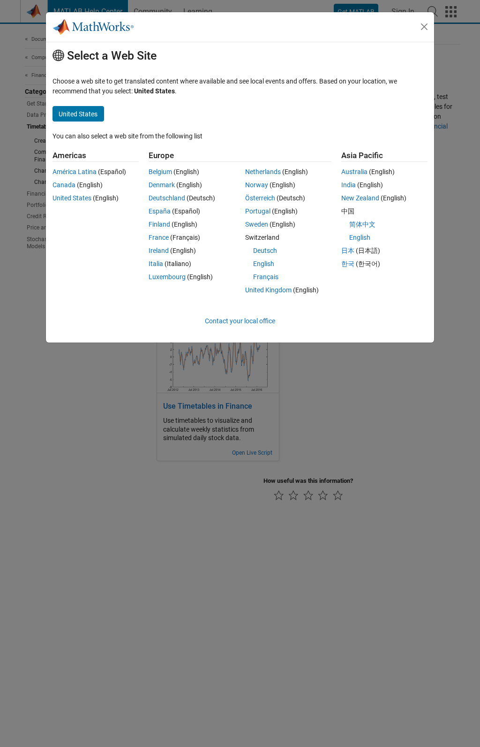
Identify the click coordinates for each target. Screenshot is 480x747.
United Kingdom (268, 290)
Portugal (257, 211)
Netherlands (263, 171)
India (348, 185)
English (263, 263)
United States (71, 198)
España (160, 211)
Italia (156, 263)
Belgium (160, 171)
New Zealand (360, 198)
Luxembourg (167, 277)
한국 (347, 263)
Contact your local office (240, 321)
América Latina (74, 171)
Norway (256, 185)
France (159, 237)
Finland (159, 224)
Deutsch (265, 250)
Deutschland (167, 198)
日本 (347, 250)
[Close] (424, 26)
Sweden (256, 224)
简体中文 (362, 224)
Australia (354, 171)
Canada (63, 185)
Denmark (162, 185)
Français (265, 277)
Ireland (159, 250)
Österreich (260, 198)
